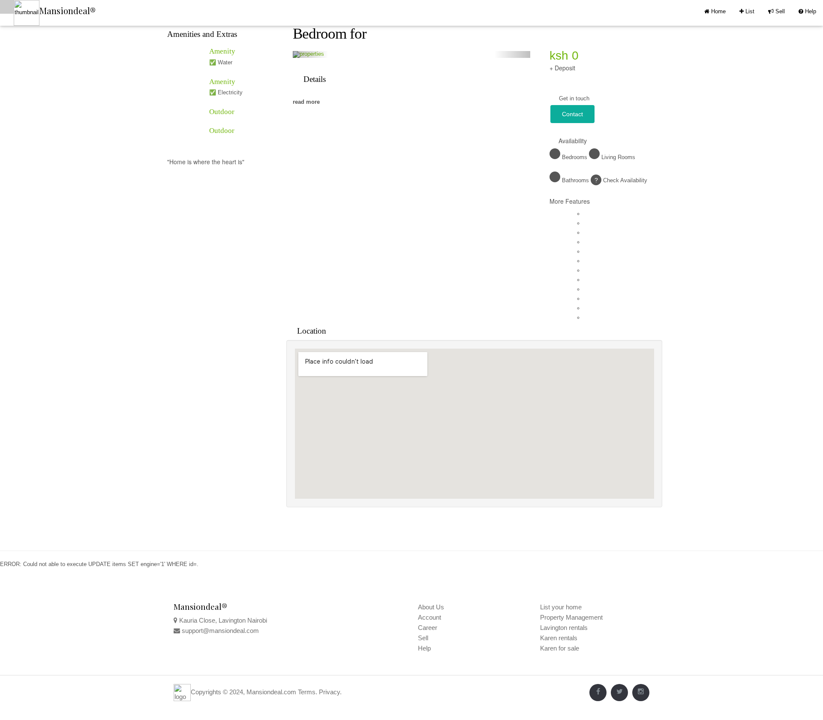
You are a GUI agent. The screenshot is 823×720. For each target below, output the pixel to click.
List (746, 11)
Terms (306, 692)
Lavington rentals (564, 627)
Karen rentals (558, 638)
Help (807, 11)
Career (427, 627)
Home (717, 11)
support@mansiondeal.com (220, 630)
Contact (572, 114)
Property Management (571, 617)
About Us (431, 607)
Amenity (222, 51)
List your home (561, 607)
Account (429, 617)
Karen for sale (559, 648)
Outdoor (221, 112)
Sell (776, 11)
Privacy (329, 692)
